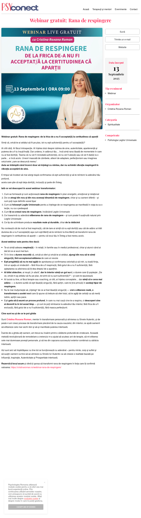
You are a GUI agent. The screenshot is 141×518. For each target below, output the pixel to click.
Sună (122, 31)
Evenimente (121, 9)
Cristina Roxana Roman (119, 108)
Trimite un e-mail (122, 39)
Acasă (86, 9)
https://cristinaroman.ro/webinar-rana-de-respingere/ (36, 367)
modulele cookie (31, 498)
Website (122, 47)
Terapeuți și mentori (102, 9)
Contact (133, 9)
